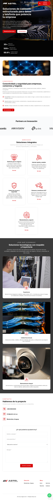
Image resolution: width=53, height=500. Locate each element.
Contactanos (22, 31)
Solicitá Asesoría (45, 3)
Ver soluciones (7, 110)
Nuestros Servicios (9, 31)
